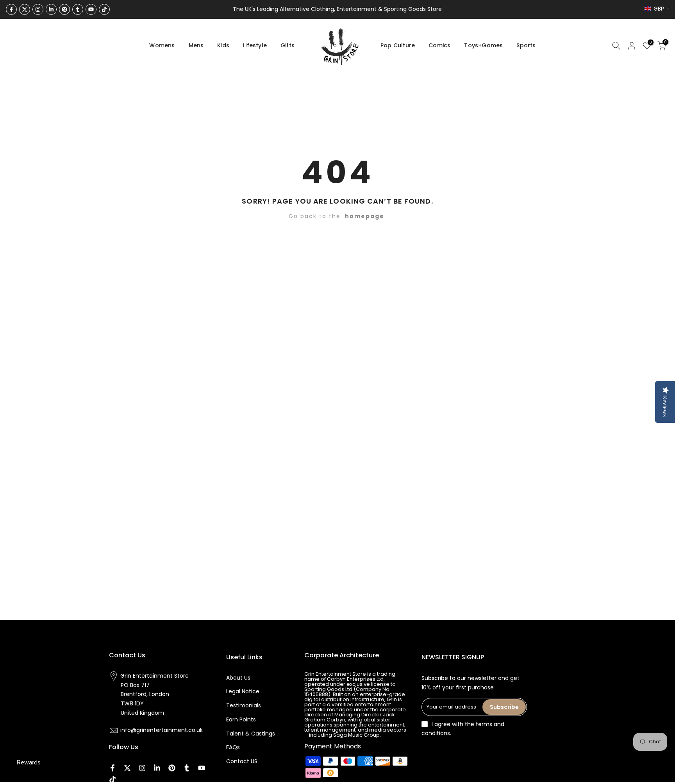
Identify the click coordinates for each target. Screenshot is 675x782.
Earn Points (241, 719)
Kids (223, 45)
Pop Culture (397, 45)
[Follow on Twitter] (24, 9)
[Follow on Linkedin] (51, 9)
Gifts (287, 45)
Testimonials (243, 705)
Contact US (241, 761)
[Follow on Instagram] (37, 9)
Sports (526, 45)
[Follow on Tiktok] (104, 9)
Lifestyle (255, 45)
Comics (439, 45)
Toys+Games (483, 45)
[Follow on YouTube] (91, 9)
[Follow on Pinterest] (64, 9)
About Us (238, 678)
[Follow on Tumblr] (77, 9)
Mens (196, 45)
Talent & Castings (250, 733)
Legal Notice (242, 691)
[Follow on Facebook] (11, 9)
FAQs (233, 747)
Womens (162, 45)
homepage (364, 216)
